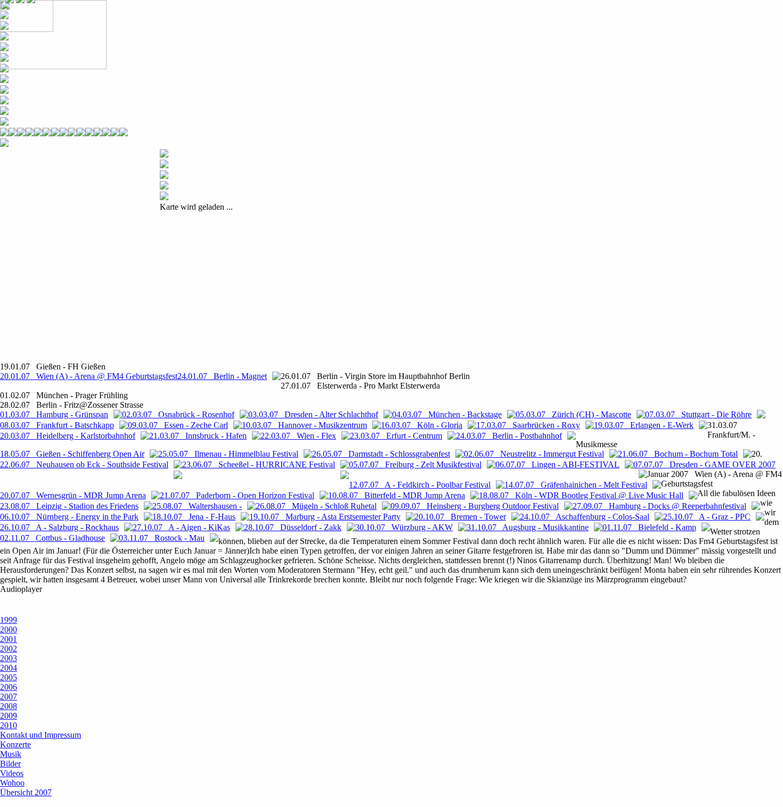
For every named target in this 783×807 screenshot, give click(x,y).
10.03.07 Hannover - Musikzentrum (304, 425)
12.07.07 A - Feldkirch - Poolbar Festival (420, 484)
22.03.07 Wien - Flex (298, 435)
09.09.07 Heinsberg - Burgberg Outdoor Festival (474, 505)
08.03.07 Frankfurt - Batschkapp (57, 425)
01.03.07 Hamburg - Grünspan (54, 414)
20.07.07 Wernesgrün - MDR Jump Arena (73, 495)
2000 (8, 629)
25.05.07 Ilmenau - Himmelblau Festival (228, 453)
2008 (8, 706)
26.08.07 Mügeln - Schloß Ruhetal (316, 505)
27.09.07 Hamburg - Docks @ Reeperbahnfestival (659, 505)
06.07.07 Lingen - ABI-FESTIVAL (557, 464)
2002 (8, 648)
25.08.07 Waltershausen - (197, 505)
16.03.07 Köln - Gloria (421, 425)
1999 (8, 619)
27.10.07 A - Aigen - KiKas (181, 527)
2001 (8, 639)
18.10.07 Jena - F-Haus (193, 516)
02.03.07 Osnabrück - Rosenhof (178, 414)
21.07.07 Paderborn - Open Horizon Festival (237, 495)
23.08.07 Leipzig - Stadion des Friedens (69, 505)
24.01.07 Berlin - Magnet (222, 376)
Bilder (10, 763)
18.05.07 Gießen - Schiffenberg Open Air (72, 453)
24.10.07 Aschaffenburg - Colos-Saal (584, 516)
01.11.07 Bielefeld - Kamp (649, 527)
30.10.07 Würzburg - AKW (404, 527)
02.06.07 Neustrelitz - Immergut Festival (534, 453)
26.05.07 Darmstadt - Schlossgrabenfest (381, 453)
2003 (8, 658)
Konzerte (15, 744)
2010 (8, 725)
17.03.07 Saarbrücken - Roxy (528, 425)
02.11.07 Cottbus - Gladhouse (52, 537)
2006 (8, 686)
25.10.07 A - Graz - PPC (707, 516)
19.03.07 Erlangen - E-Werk (644, 425)
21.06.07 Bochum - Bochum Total (678, 453)
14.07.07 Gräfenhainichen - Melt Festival (575, 484)
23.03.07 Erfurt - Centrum (396, 435)
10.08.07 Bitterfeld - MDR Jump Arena (396, 495)
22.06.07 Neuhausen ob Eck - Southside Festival (84, 464)
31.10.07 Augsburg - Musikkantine (528, 527)
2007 (8, 696)
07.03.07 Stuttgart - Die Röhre (698, 414)
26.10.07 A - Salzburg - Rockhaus (59, 527)
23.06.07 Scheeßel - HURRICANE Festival (258, 464)
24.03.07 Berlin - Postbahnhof (509, 435)
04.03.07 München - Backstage (447, 414)
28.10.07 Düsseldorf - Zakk (292, 527)
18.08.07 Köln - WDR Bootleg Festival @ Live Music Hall (581, 495)
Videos (11, 773)
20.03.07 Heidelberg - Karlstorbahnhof (67, 435)
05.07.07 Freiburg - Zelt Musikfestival (415, 464)
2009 (8, 715)
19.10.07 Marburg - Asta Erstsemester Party (325, 516)
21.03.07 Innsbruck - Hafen (198, 435)
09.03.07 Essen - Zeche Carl (178, 425)
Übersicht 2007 (26, 792)
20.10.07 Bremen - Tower (460, 516)
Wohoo (12, 782)
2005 (8, 677)
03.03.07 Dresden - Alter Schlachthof (313, 414)
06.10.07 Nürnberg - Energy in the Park (69, 516)
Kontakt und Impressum (40, 734)
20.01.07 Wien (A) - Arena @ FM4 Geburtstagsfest (88, 376)
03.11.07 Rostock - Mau (162, 537)
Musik (10, 754)
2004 (8, 667)
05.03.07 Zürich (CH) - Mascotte (573, 414)
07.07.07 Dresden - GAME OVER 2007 (704, 464)
